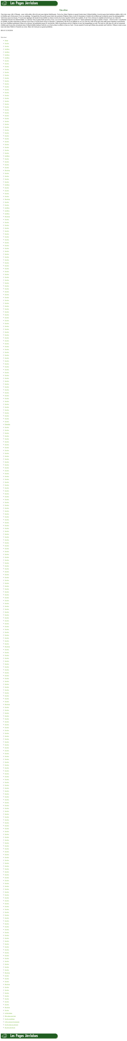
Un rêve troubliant (10, 1019)
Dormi (6, 40)
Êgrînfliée (7, 424)
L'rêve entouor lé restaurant (12, 1022)
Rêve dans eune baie (10, 1016)
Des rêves (7, 170)
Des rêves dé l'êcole (10, 1027)
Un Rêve (7, 49)
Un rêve (7, 43)
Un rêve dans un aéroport (11, 1024)
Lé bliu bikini (8, 1013)
